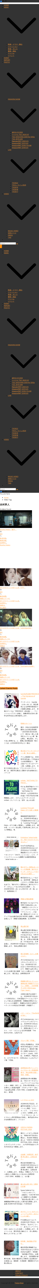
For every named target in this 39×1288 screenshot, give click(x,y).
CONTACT (19, 1273)
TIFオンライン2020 (19, 185)
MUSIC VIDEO (13, 231)
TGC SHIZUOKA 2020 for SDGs (23, 137)
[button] (21, 42)
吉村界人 (3, 543)
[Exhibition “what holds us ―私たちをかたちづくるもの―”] (11, 851)
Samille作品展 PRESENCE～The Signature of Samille (30, 696)
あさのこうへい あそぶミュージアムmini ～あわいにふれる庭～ (30, 1213)
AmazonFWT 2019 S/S (20, 143)
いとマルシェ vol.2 (27, 1100)
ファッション (13, 46)
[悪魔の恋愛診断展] (11, 912)
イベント (11, 56)
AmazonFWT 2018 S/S (20, 148)
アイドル (11, 53)
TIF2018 (15, 189)
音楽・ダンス (13, 49)
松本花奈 (3, 538)
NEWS (6, 7)
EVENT (6, 58)
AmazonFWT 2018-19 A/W (21, 145)
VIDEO (6, 194)
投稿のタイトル (26, 723)
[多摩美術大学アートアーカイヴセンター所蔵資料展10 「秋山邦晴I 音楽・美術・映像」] (11, 1081)
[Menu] (1, 246)
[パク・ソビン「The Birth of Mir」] (11, 1027)
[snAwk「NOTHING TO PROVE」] (11, 794)
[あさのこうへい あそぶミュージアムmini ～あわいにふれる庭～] (11, 1225)
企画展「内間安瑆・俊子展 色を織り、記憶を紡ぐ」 (29, 1156)
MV (1, 534)
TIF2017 (15, 192)
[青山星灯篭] (11, 940)
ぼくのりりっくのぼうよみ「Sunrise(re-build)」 (17, 666)
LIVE (9, 150)
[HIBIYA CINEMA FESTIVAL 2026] (11, 1141)
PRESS (10, 235)
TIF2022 (15, 183)
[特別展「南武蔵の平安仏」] (11, 1255)
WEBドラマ (12, 233)
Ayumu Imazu (5, 545)
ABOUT (18, 1271)
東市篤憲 (3, 596)
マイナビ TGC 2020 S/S (20, 135)
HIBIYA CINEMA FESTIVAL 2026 (26, 1128)
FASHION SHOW (14, 99)
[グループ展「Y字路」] (11, 1054)
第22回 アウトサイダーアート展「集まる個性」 (30, 752)
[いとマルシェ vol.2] (11, 1113)
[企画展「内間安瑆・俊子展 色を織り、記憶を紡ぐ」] (11, 1168)
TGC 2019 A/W (17, 139)
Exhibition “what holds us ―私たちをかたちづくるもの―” (30, 839)
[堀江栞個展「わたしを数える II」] (11, 967)
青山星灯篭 (25, 926)
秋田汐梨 (3, 540)
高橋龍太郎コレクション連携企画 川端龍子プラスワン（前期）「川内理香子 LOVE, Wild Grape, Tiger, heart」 (30, 985)
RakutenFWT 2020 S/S (20, 141)
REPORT (7, 60)
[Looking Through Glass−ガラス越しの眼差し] (11, 821)
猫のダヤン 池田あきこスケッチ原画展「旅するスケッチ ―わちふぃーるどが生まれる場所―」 (30, 870)
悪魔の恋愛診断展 (27, 899)
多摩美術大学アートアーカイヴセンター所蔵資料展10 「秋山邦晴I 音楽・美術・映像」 (29, 1071)
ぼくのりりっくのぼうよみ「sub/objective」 (16, 628)
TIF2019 (15, 187)
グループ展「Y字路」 (28, 1040)
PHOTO (7, 62)
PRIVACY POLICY (21, 1275)
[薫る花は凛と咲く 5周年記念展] (11, 1198)
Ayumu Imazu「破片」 (8, 529)
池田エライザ (5, 598)
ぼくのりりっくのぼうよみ (9, 601)
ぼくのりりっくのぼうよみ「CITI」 (13, 587)
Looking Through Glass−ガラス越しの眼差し (29, 810)
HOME (6, 5)
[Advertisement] (19, 557)
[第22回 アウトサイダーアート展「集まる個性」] (11, 764)
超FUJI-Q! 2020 (17, 132)
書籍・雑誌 (12, 51)
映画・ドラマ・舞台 (15, 44)
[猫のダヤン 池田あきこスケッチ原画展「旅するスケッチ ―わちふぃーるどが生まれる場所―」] (11, 881)
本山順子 (3, 608)
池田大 (2, 605)
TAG (9, 237)
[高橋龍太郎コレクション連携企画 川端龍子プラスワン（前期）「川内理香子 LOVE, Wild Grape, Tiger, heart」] (11, 995)
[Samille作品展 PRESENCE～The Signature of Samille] (11, 707)
